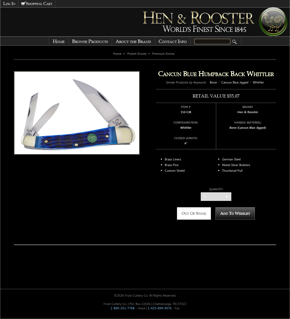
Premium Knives (163, 53)
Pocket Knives (136, 53)
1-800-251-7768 (123, 308)
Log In (9, 3)
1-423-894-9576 (160, 308)
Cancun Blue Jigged (234, 82)
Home (59, 41)
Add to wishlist (235, 213)
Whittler (258, 82)
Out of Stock (194, 213)
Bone (213, 82)
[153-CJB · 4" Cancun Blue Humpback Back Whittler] (77, 113)
